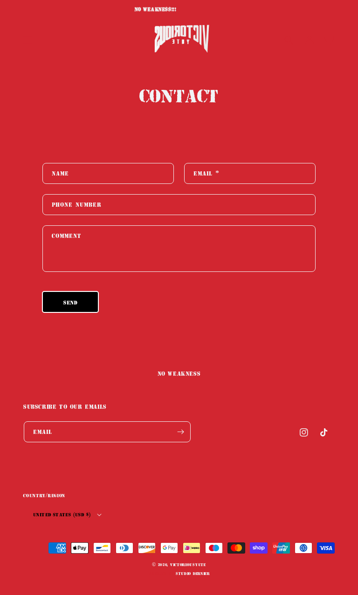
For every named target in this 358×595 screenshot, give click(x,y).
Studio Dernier (193, 573)
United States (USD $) (61, 514)
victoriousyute (188, 564)
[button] (28, 40)
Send (70, 302)
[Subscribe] (180, 432)
